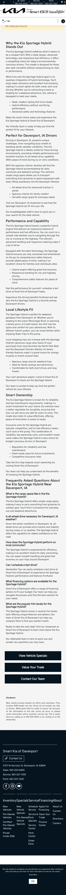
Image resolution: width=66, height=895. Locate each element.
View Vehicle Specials (33, 655)
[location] (62, 2)
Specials (22, 800)
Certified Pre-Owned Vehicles (9, 825)
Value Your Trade (33, 667)
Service (33, 800)
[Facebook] (6, 786)
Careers (57, 823)
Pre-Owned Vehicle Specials (22, 820)
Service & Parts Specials (33, 817)
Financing (46, 800)
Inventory (10, 800)
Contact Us (15, 758)
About (57, 800)
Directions (58, 818)
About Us (57, 806)
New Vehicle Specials (21, 809)
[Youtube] (19, 786)
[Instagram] (12, 786)
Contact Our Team (33, 679)
